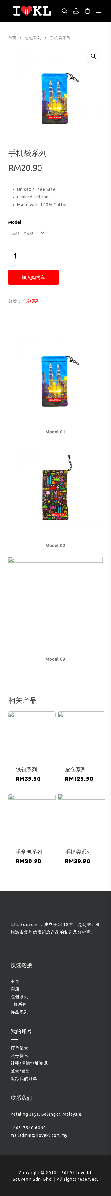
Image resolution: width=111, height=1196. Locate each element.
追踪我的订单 (24, 1078)
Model (15, 222)
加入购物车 (33, 277)
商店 (15, 989)
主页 (15, 981)
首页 (12, 38)
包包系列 (33, 38)
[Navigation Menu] (99, 11)
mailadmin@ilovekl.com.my (39, 1135)
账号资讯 (19, 1055)
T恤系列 (19, 1004)
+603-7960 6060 (28, 1127)
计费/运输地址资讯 (29, 1063)
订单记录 (19, 1048)
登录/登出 (20, 1071)
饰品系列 (19, 1012)
